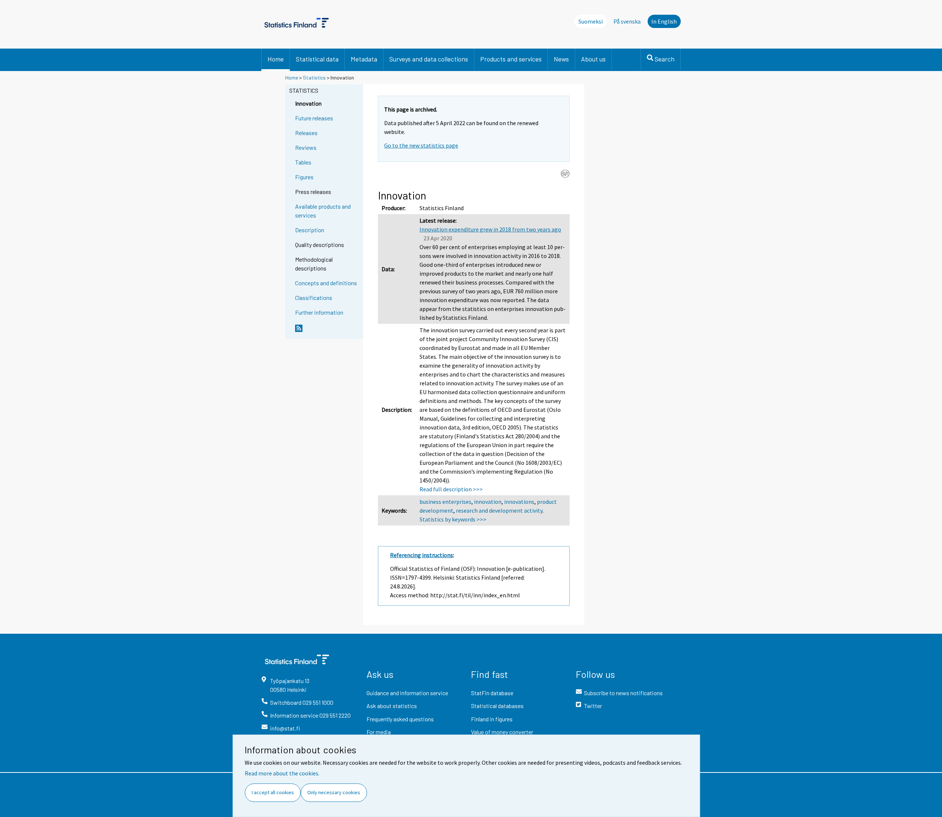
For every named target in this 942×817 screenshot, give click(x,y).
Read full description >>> (451, 489)
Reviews (305, 147)
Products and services (511, 59)
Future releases (314, 117)
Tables (303, 162)
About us (593, 59)
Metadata (364, 59)
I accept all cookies (273, 792)
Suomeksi (590, 21)
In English (664, 21)
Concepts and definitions (326, 282)
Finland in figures (492, 718)
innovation (488, 501)
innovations (519, 501)
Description (309, 229)
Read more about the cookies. (282, 773)
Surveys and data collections (428, 59)
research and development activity (499, 510)
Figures (304, 176)
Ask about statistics (391, 705)
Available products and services (323, 211)
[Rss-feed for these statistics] (327, 331)
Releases (306, 132)
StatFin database (492, 692)
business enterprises (445, 501)
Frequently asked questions (400, 718)
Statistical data (317, 59)
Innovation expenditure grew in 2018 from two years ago (490, 229)
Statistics (314, 77)
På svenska (627, 21)
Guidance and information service (407, 692)
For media (378, 731)
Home (276, 59)
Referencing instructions (421, 555)
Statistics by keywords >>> (452, 519)
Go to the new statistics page (421, 145)
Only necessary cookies (333, 792)
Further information (319, 312)
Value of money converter (502, 731)
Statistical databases (497, 705)
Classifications (313, 297)
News (561, 59)
